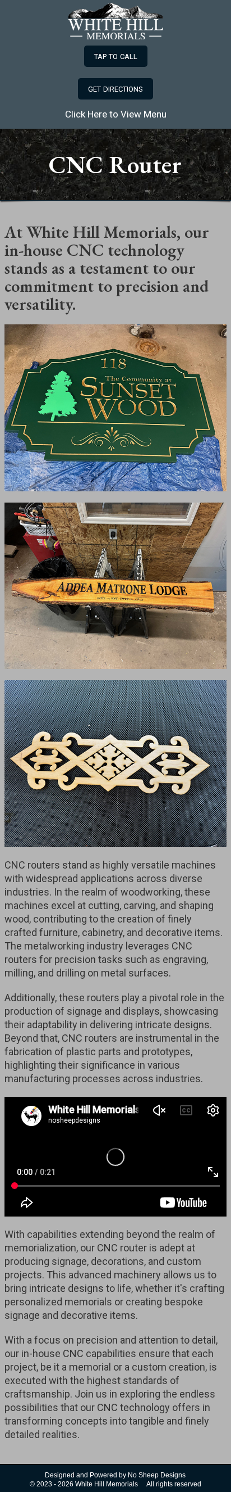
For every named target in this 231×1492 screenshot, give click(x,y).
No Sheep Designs (157, 1475)
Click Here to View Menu (116, 114)
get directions (115, 88)
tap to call (115, 55)
